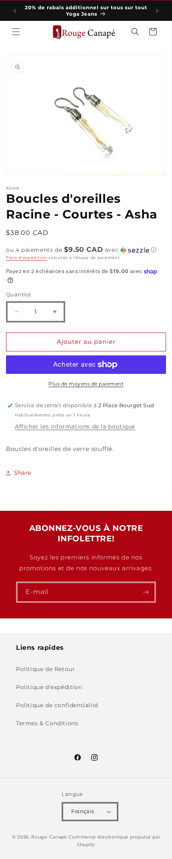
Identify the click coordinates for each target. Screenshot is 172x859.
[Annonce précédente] (15, 11)
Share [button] (22, 472)
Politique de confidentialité (57, 705)
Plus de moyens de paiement (86, 384)
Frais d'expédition (26, 257)
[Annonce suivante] (157, 11)
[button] (16, 32)
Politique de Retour (45, 669)
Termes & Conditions (47, 723)
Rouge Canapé (49, 837)
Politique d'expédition (49, 687)
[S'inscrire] (145, 592)
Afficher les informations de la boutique (75, 426)
